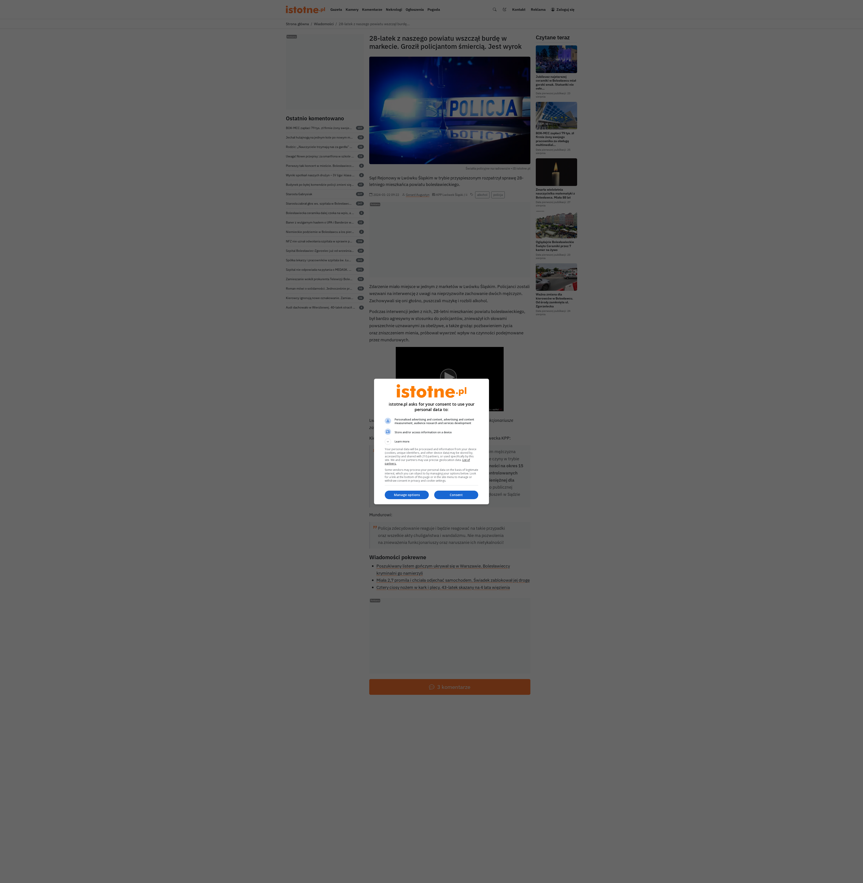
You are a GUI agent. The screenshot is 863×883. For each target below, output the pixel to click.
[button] (431, 441)
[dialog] (431, 441)
